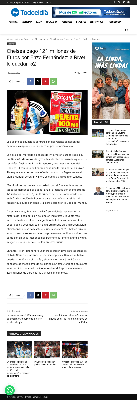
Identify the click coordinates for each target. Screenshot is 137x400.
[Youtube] (128, 2)
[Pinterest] (45, 81)
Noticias (18, 39)
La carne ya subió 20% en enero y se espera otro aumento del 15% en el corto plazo (25, 319)
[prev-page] (9, 384)
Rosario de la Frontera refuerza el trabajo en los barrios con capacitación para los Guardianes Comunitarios (117, 157)
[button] (126, 30)
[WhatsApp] (53, 81)
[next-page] (14, 384)
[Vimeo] (124, 2)
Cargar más (110, 210)
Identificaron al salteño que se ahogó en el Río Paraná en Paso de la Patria (68, 319)
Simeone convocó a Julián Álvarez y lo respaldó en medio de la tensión (74, 365)
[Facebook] (110, 2)
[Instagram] (114, 2)
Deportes (28, 39)
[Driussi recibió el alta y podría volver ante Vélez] (47, 349)
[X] (119, 2)
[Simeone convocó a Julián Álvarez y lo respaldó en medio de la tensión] (75, 349)
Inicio (9, 39)
